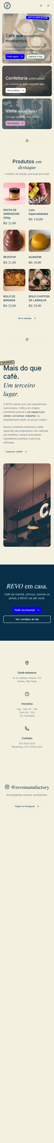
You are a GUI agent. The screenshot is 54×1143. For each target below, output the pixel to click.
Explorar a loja (35, 56)
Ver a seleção (24, 318)
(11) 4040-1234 (27, 743)
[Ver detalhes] (10, 198)
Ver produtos (13, 90)
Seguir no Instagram (25, 806)
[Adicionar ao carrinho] (18, 198)
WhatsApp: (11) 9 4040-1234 (27, 746)
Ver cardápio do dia (27, 619)
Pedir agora (12, 56)
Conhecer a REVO (14, 451)
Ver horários (13, 123)
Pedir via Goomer (25, 610)
